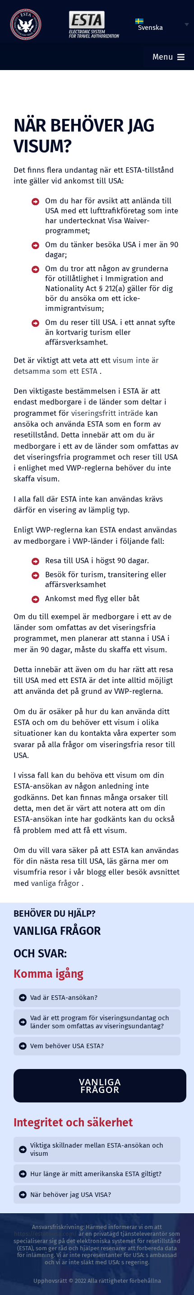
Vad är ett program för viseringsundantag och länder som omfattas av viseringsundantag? (99, 1022)
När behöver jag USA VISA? (70, 1195)
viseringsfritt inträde (107, 413)
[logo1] (94, 13)
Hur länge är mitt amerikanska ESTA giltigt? (96, 1174)
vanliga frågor (55, 883)
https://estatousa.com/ (45, 1233)
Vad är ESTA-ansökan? (63, 998)
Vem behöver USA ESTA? (67, 1046)
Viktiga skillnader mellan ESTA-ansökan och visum (96, 1149)
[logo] (26, 12)
